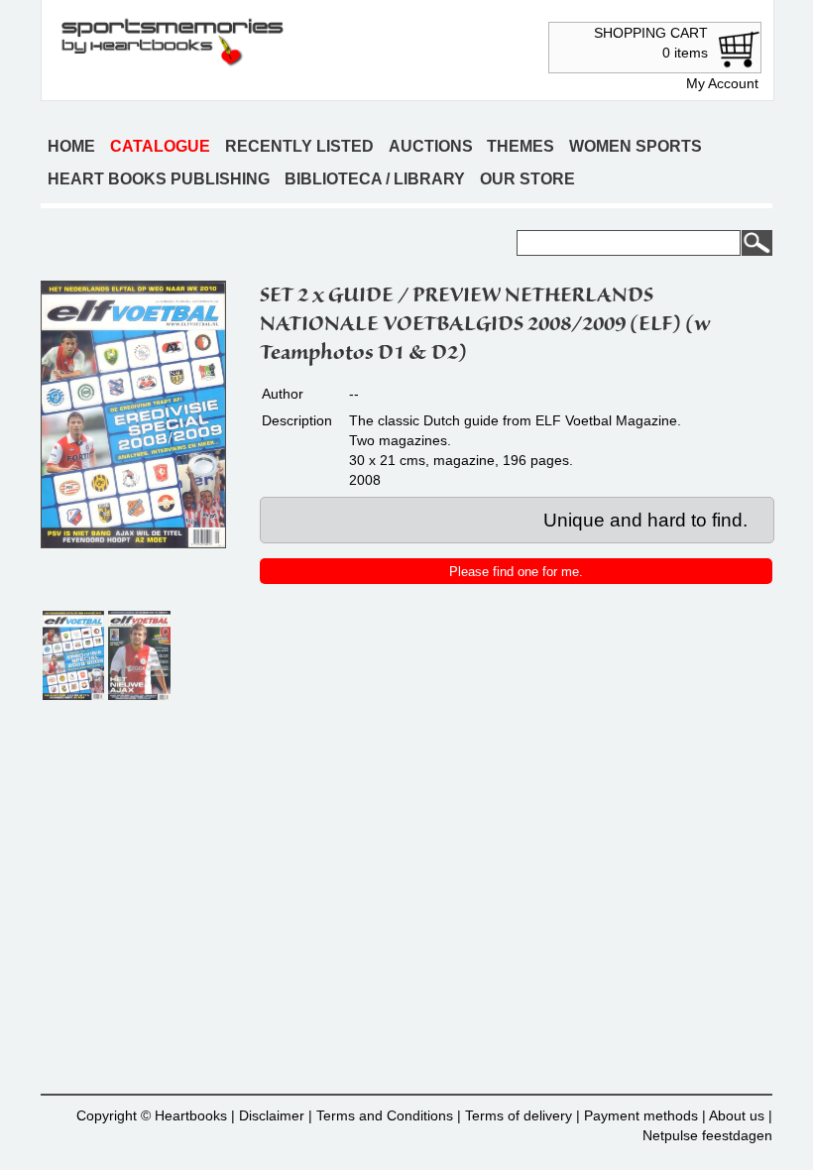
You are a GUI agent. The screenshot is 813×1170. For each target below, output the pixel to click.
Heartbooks (191, 1115)
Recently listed (299, 146)
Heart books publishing (159, 179)
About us (736, 1115)
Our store (527, 179)
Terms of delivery (518, 1115)
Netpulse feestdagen (707, 1135)
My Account (722, 83)
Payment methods (641, 1115)
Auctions (431, 146)
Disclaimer (271, 1115)
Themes (520, 146)
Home (71, 146)
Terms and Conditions (384, 1115)
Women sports (635, 146)
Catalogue (160, 146)
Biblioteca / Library (375, 179)
